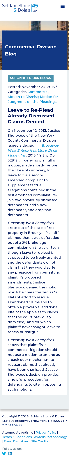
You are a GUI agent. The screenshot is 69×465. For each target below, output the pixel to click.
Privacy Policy (46, 432)
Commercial (37, 92)
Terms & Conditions (17, 437)
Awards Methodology (50, 437)
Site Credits (40, 441)
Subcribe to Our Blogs (30, 78)
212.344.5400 (12, 425)
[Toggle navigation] (62, 6)
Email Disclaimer (16, 441)
